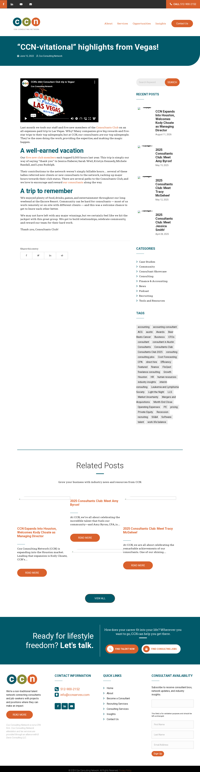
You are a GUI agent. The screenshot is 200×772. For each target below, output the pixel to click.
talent (141, 422)
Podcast (144, 291)
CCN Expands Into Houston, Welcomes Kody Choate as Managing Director (37, 532)
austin (149, 331)
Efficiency (166, 362)
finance (155, 367)
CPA (140, 362)
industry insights (147, 382)
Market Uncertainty (148, 397)
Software (166, 417)
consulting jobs (146, 357)
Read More (32, 572)
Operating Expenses (149, 407)
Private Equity (145, 412)
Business (159, 337)
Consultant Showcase (153, 271)
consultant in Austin (163, 342)
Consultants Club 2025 (150, 352)
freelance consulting (149, 372)
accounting (144, 326)
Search (172, 82)
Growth (167, 372)
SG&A (155, 417)
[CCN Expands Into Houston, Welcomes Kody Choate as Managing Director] (158, 123)
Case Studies (147, 261)
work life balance (157, 422)
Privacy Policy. (125, 770)
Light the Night (156, 392)
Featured (143, 367)
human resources (167, 377)
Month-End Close (162, 402)
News (142, 286)
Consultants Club (107, 127)
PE (165, 407)
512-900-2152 (70, 689)
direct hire (151, 362)
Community (147, 266)
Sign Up (158, 753)
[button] (3, 4)
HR (152, 377)
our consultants (73, 182)
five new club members (41, 157)
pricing (174, 407)
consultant (143, 342)
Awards (160, 331)
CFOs (171, 337)
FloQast (166, 367)
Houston (142, 377)
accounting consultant (165, 326)
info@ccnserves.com (75, 695)
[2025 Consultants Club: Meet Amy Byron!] (158, 158)
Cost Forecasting (167, 357)
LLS (170, 392)
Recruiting (146, 295)
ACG (140, 331)
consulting (171, 352)
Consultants (144, 347)
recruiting (143, 417)
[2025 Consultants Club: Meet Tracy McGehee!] (158, 190)
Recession (162, 412)
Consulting (146, 276)
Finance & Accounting (153, 281)
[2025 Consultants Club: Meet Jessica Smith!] (158, 224)
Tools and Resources (152, 300)
